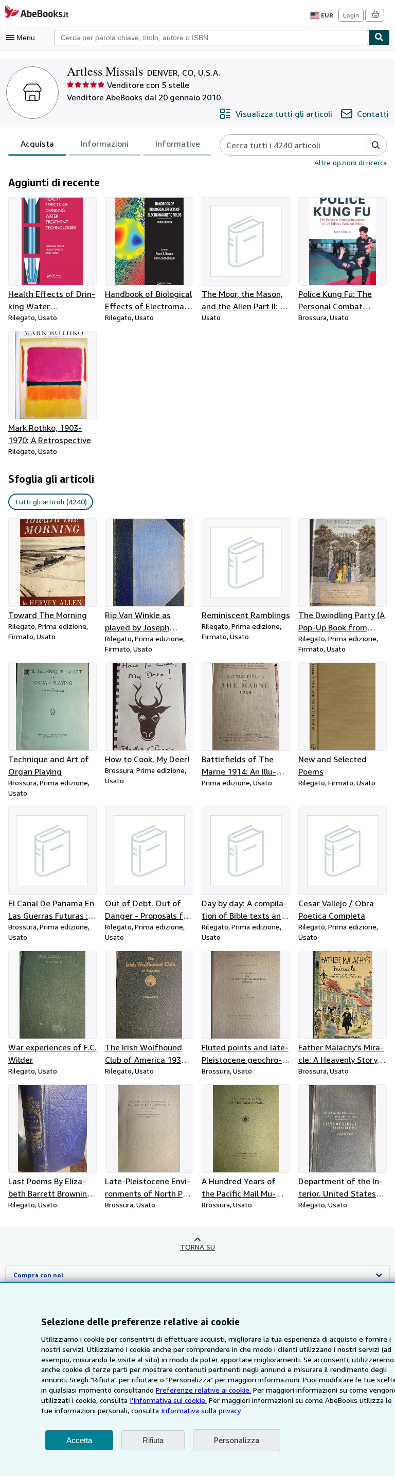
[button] (376, 145)
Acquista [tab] (37, 143)
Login (351, 15)
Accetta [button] (79, 1440)
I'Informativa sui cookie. (168, 1400)
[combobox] (211, 37)
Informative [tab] (177, 143)
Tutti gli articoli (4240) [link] (50, 501)
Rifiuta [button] (153, 1440)
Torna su (197, 1246)
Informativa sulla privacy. (201, 1410)
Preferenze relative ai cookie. (203, 1389)
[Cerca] (379, 37)
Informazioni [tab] (105, 143)
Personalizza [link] (236, 1440)
